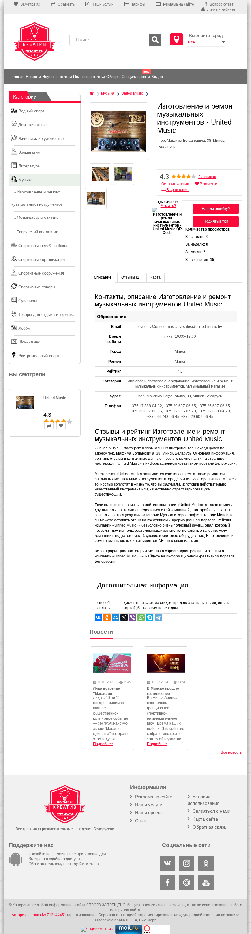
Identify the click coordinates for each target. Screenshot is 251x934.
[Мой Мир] (115, 617)
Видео (157, 76)
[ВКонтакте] (98, 617)
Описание (102, 277)
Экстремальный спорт (38, 356)
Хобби (24, 328)
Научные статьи (57, 76)
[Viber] (132, 617)
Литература (29, 166)
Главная (16, 76)
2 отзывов (207, 177)
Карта (155, 277)
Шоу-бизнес (29, 342)
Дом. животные (32, 124)
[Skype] (149, 617)
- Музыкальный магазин (34, 218)
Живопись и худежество (41, 138)
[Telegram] (158, 617)
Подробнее (103, 744)
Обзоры (113, 76)
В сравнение (177, 190)
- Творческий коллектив (34, 232)
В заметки (208, 184)
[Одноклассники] (107, 617)
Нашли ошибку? (216, 209)
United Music (54, 398)
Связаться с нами (210, 811)
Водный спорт (31, 111)
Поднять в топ (216, 221)
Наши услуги (148, 804)
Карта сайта (204, 819)
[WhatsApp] (141, 617)
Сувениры (27, 300)
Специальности (136, 76)
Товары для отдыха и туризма (46, 314)
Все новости (231, 752)
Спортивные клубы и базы (42, 245)
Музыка (25, 180)
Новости (33, 76)
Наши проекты (150, 812)
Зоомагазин (29, 152)
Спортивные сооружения (41, 273)
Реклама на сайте (153, 796)
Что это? (168, 206)
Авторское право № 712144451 (39, 915)
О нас (140, 820)
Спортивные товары (36, 287)
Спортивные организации (41, 259)
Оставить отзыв (175, 184)
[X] (124, 617)
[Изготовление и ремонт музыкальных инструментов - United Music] (119, 131)
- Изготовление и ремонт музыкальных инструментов (37, 198)
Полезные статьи (89, 76)
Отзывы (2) (130, 277)
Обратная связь (209, 827)
